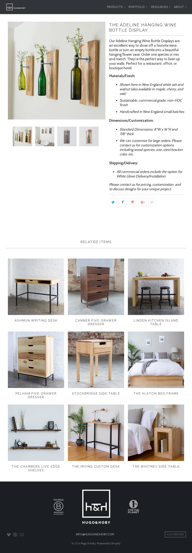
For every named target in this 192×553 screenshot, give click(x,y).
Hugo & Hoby (88, 543)
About (179, 6)
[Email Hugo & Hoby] (22, 534)
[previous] (13, 70)
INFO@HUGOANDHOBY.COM (95, 534)
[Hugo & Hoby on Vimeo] (9, 534)
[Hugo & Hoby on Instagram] (15, 534)
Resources (159, 6)
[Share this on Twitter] (113, 202)
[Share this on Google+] (142, 202)
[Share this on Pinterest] (133, 202)
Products (115, 6)
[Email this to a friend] (152, 202)
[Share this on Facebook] (123, 202)
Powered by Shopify (108, 543)
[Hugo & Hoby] (16, 7)
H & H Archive (175, 534)
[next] (100, 70)
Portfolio (137, 6)
